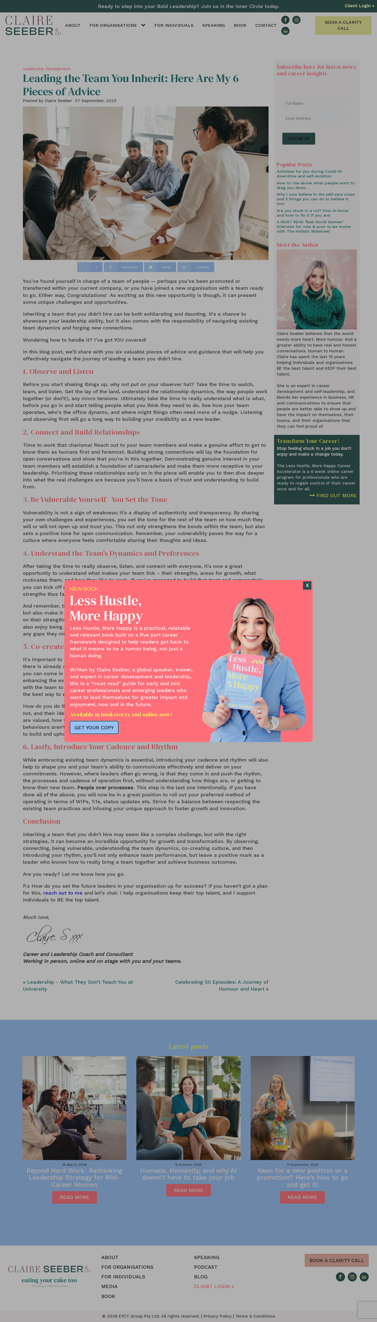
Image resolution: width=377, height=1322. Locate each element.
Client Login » (359, 5)
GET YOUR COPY (94, 727)
